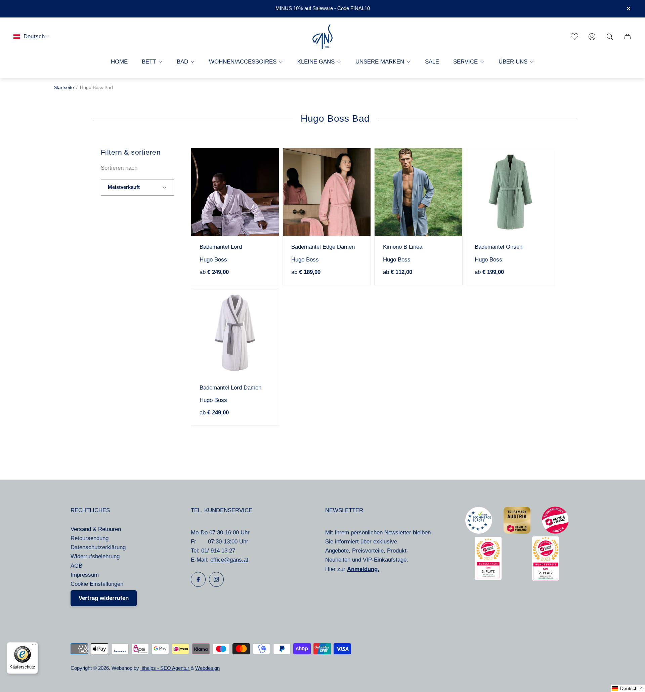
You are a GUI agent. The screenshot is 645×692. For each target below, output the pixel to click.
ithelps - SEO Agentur (165, 668)
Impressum (85, 575)
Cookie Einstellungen (97, 584)
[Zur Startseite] (322, 36)
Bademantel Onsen (498, 247)
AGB (76, 566)
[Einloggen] (592, 36)
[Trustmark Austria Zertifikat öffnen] (517, 532)
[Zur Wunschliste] (574, 36)
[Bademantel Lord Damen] (235, 333)
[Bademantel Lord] (235, 192)
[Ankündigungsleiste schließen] (628, 8)
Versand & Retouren (96, 529)
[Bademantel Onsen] (510, 192)
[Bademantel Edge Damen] (327, 192)
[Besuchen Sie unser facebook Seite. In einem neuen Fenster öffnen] (198, 579)
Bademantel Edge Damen (323, 247)
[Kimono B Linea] (418, 192)
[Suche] (609, 36)
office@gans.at (229, 560)
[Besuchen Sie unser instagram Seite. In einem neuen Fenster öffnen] (216, 579)
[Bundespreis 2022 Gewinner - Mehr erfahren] (488, 578)
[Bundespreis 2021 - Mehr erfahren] (545, 579)
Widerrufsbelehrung (95, 556)
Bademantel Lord (221, 247)
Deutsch (34, 36)
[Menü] (34, 646)
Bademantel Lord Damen (230, 387)
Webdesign (207, 668)
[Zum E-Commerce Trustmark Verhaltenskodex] (478, 532)
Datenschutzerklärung (98, 547)
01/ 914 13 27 (218, 550)
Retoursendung (90, 538)
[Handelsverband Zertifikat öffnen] (555, 532)
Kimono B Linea (402, 247)
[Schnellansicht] (263, 163)
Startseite (64, 87)
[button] (628, 688)
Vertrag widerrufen (104, 598)
